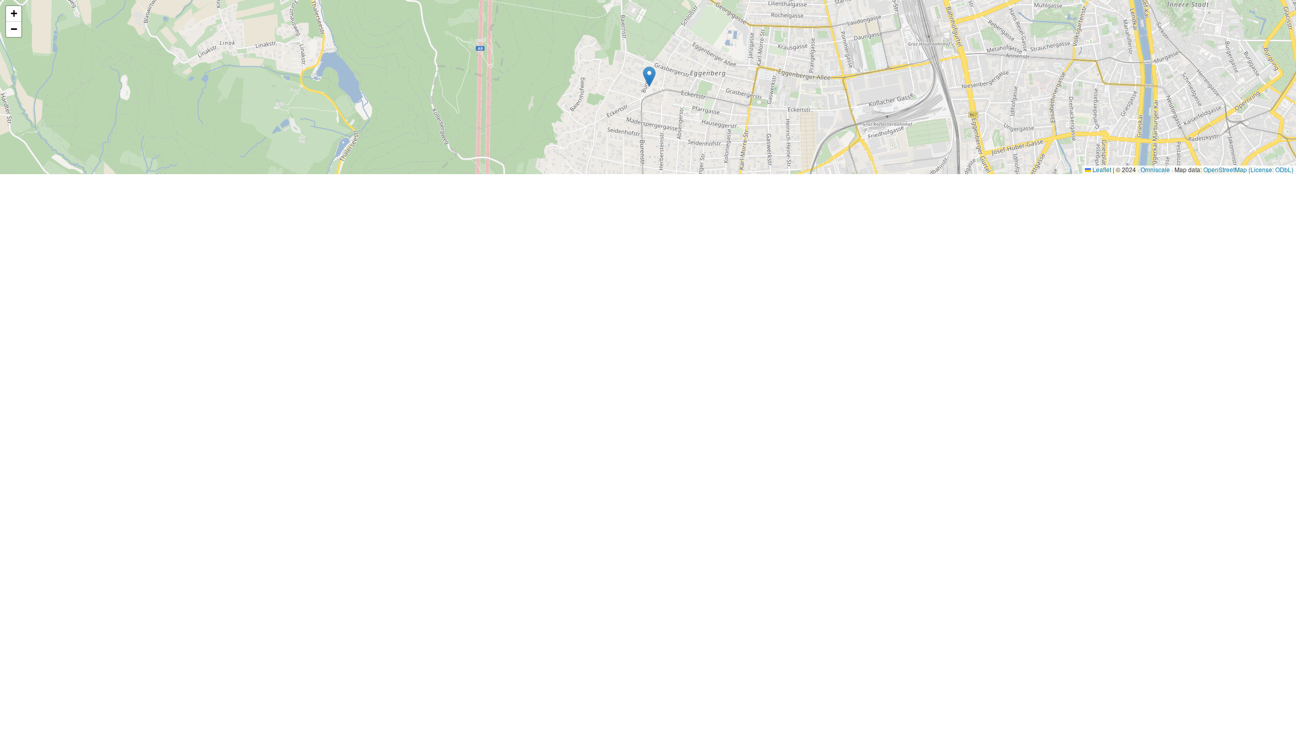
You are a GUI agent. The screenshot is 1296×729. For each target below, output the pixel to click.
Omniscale (1155, 169)
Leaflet (1101, 169)
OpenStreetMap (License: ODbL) (1248, 169)
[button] (649, 76)
